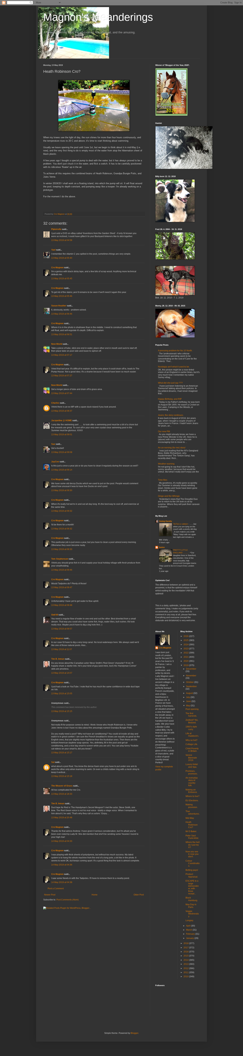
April (188, 926)
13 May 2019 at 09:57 (61, 629)
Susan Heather (58, 305)
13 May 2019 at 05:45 (61, 278)
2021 (186, 657)
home (162, 547)
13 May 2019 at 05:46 (61, 296)
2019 (186, 665)
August (189, 693)
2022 (186, 652)
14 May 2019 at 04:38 (61, 882)
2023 (186, 648)
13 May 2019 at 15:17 (61, 752)
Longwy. (190, 920)
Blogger (134, 1033)
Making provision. (192, 805)
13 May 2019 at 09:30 (61, 490)
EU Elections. (192, 800)
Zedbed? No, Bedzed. (192, 721)
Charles (55, 403)
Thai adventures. (193, 812)
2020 (186, 661)
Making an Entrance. (191, 790)
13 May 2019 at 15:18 (61, 776)
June (188, 701)
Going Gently (165, 521)
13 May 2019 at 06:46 (61, 314)
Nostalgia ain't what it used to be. (174, 366)
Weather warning (166, 464)
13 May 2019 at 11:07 (61, 649)
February (190, 934)
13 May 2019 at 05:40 (61, 258)
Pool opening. (192, 709)
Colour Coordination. (193, 863)
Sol (52, 762)
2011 (186, 972)
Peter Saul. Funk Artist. (192, 836)
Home (94, 894)
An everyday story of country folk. (192, 782)
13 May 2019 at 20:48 (61, 817)
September (191, 686)
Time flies (162, 480)
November (191, 675)
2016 (186, 951)
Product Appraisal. (192, 875)
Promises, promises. (192, 772)
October (190, 682)
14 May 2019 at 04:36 (61, 865)
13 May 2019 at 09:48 (61, 605)
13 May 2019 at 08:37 (61, 411)
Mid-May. (190, 818)
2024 (186, 644)
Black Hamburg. (192, 898)
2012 (186, 968)
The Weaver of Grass (62, 786)
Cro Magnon (57, 267)
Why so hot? (191, 740)
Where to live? (192, 796)
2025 (186, 640)
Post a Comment (56, 888)
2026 (186, 636)
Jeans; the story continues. (171, 415)
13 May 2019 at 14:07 (61, 673)
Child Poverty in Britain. (192, 749)
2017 (186, 947)
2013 (186, 964)
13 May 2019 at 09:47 (61, 587)
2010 (186, 976)
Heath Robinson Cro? (192, 825)
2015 (186, 956)
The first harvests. (191, 714)
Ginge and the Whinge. (169, 496)
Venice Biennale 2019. (191, 757)
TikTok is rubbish (180, 524)
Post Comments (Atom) (67, 899)
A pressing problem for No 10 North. (175, 350)
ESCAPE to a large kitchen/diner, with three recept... (192, 887)
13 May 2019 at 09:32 (61, 511)
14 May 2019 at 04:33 (61, 841)
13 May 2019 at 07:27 (61, 375)
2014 (186, 960)
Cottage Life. (192, 744)
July (188, 697)
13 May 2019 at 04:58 (61, 240)
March (189, 930)
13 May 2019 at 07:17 (61, 355)
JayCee (55, 461)
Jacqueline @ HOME (61, 420)
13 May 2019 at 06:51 (61, 334)
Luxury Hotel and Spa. (192, 765)
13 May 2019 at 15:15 (61, 711)
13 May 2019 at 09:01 (61, 434)
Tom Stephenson (59, 559)
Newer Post (49, 894)
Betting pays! (192, 870)
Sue (53, 444)
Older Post (139, 894)
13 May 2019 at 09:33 (61, 549)
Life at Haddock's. (192, 734)
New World (57, 344)
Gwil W (54, 615)
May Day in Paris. (191, 905)
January (190, 938)
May (188, 705)
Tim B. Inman (57, 659)
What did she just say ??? (170, 383)
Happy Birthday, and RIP (170, 399)
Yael (53, 250)
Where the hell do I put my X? (193, 845)
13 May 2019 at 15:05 (61, 693)
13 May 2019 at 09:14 (61, 470)
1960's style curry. (191, 727)
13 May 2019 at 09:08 (61, 452)
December (191, 669)
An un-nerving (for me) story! (171, 447)
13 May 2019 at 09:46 (61, 570)
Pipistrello (56, 229)
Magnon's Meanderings (98, 17)
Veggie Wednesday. (192, 914)
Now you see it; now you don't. (192, 854)
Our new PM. (164, 431)
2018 (186, 943)
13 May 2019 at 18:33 (61, 794)
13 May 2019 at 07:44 (61, 393)
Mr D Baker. (191, 831)
